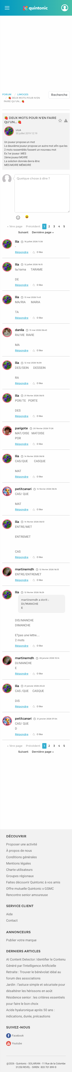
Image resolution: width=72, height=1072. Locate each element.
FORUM (6, 94)
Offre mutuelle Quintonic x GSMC (30, 888)
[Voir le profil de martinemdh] (7, 571)
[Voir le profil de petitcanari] (7, 491)
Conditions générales (21, 857)
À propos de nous (19, 850)
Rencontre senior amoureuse (27, 895)
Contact (12, 920)
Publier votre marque (21, 940)
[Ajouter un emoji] (18, 217)
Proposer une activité (21, 844)
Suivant (23, 232)
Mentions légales (18, 863)
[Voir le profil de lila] (10, 131)
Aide (9, 914)
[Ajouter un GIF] (27, 217)
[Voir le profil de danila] (7, 332)
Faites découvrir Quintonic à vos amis (33, 882)
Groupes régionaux (20, 876)
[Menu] (6, 8)
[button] (65, 7)
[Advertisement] (36, 51)
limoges (22, 94)
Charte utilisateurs (19, 870)
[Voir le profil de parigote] (7, 430)
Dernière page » (43, 232)
